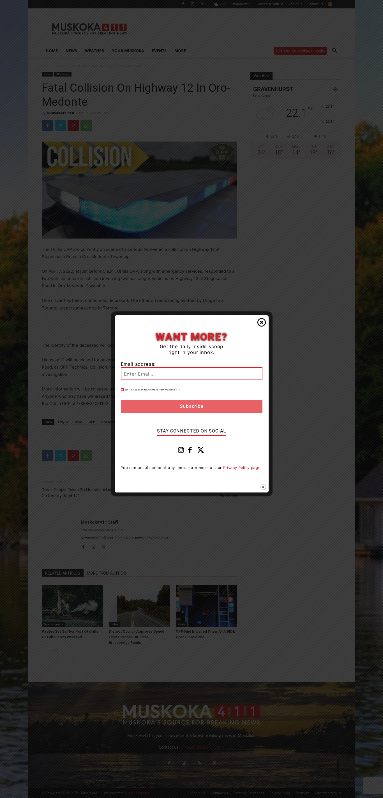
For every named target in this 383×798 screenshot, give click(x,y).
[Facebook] (190, 451)
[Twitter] (200, 451)
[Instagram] (181, 451)
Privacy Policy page (242, 467)
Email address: (138, 364)
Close (261, 322)
